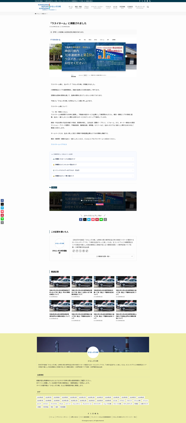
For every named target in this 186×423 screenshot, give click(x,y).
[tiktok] (87, 251)
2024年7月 (40, 400)
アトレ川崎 (137, 400)
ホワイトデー (97, 404)
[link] (73, 251)
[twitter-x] (142, 1)
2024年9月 (57, 400)
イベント (145, 400)
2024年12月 (83, 400)
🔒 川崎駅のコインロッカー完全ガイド (93, 164)
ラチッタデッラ (127, 404)
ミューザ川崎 (107, 404)
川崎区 (39, 407)
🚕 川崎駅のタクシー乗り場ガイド (93, 176)
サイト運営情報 (84, 417)
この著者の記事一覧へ (103, 256)
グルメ (61, 404)
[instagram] (145, 1)
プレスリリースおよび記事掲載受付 (101, 417)
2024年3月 (116, 397)
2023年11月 (82, 397)
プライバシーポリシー (62, 417)
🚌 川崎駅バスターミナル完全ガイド (93, 159)
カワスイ (45, 404)
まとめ (115, 400)
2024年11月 (74, 400)
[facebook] (140, 1)
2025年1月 (92, 400)
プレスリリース (87, 404)
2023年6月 (40, 397)
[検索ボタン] (148, 7)
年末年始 (45, 407)
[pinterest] (147, 1)
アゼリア (129, 400)
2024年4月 (124, 397)
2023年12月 (91, 397)
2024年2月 (108, 397)
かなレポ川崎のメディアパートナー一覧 (124, 417)
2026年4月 (108, 400)
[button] (80, 219)
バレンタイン (76, 404)
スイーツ (67, 404)
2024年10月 (65, 400)
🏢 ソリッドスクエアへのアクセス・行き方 (93, 170)
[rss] (150, 1)
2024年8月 (48, 400)
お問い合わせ (74, 417)
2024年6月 (141, 397)
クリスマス (54, 404)
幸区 (52, 407)
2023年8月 (57, 397)
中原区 (136, 404)
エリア (39, 404)
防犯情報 (62, 407)
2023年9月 (65, 397)
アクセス (121, 400)
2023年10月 (73, 397)
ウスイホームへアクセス (59, 144)
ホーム (52, 417)
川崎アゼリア (144, 404)
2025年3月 (100, 400)
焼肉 (57, 407)
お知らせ (54, 187)
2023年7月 (48, 397)
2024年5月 (133, 397)
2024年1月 (100, 397)
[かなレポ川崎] (49, 7)
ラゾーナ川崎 (117, 404)
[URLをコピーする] (105, 219)
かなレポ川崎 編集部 (59, 252)
